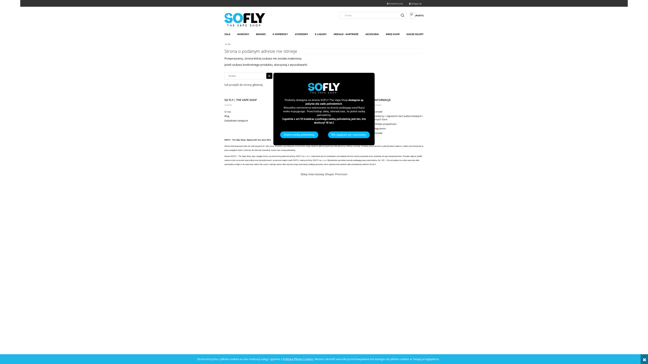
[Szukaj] (402, 15)
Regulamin (380, 128)
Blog (226, 116)
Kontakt (378, 111)
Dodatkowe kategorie (236, 120)
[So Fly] (244, 19)
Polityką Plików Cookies (298, 359)
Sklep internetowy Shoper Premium (324, 174)
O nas (227, 111)
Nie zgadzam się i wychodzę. (348, 134)
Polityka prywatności (385, 124)
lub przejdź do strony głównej (243, 85)
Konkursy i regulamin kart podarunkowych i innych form (398, 117)
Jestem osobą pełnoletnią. (299, 134)
